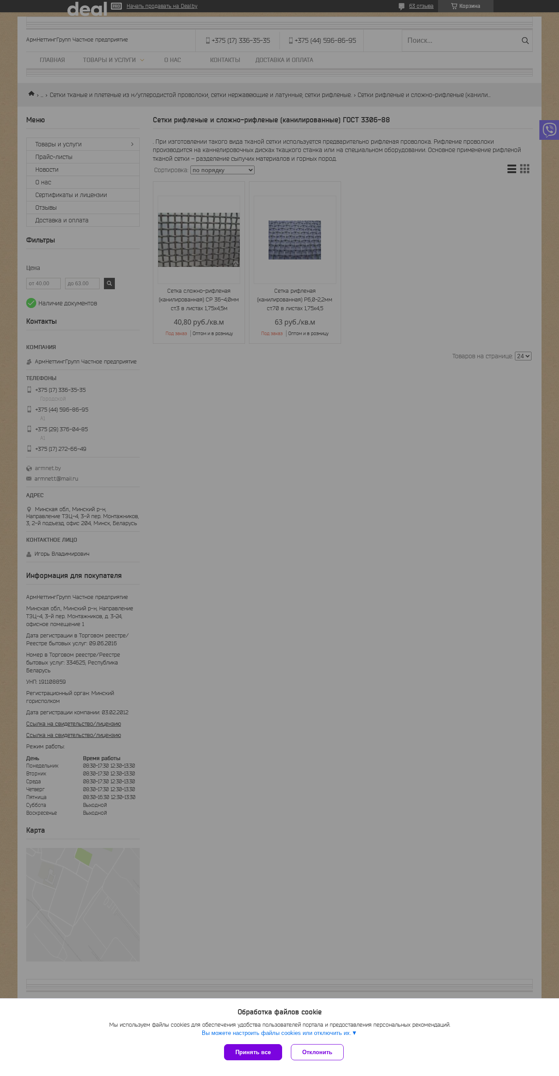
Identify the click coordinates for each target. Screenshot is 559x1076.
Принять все (253, 1052)
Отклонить (317, 1052)
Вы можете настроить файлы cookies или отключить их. (277, 1033)
